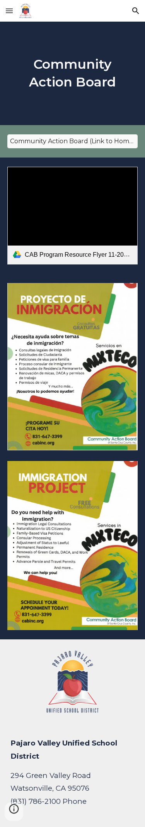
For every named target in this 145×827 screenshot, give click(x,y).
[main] (72, 73)
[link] (72, 215)
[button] (9, 10)
